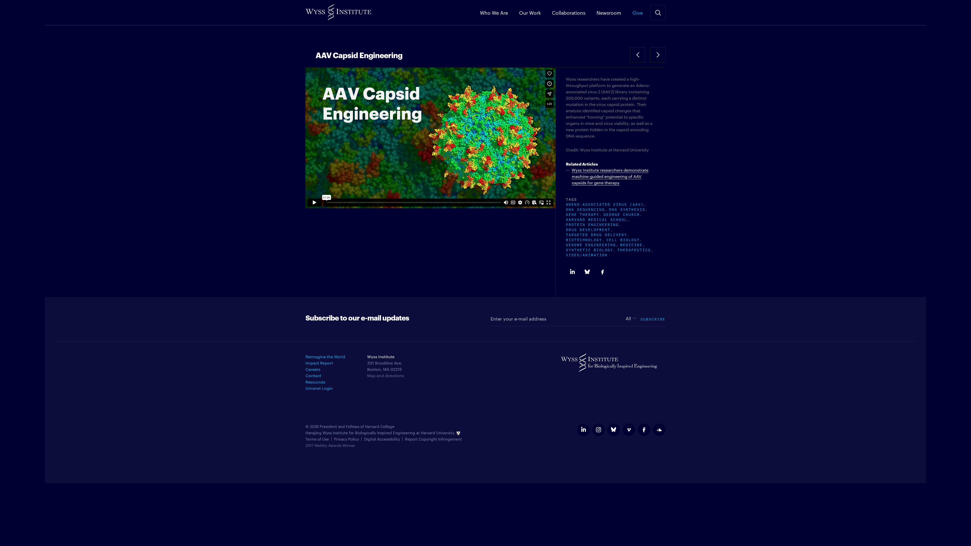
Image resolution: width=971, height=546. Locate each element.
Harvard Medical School (596, 219)
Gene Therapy (582, 214)
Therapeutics (634, 249)
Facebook (602, 272)
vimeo (629, 429)
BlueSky (587, 272)
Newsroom (609, 12)
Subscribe (653, 318)
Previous (637, 54)
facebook (644, 429)
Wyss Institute (338, 10)
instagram (598, 429)
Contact (313, 375)
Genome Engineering (591, 244)
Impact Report (319, 363)
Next (658, 54)
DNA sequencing (585, 209)
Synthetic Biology (589, 249)
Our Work (530, 12)
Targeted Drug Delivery (596, 234)
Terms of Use (317, 439)
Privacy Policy (346, 439)
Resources (315, 381)
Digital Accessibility (382, 439)
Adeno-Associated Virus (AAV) (605, 204)
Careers (312, 369)
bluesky (613, 429)
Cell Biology (623, 239)
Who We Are (494, 12)
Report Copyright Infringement (433, 439)
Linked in (572, 272)
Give (637, 12)
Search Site (658, 12)
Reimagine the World (325, 356)
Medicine (631, 244)
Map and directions (385, 375)
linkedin (583, 429)
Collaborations (568, 12)
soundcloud (659, 429)
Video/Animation (587, 254)
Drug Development (588, 229)
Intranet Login (319, 388)
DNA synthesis (627, 209)
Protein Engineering (592, 224)
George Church (622, 214)
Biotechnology (584, 239)
